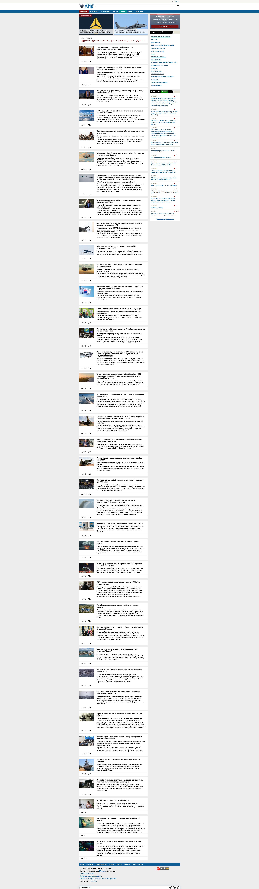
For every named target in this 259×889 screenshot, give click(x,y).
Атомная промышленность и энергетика (164, 62)
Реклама (139, 11)
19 (83, 40)
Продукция (105, 11)
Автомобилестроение (158, 48)
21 (101, 40)
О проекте (119, 864)
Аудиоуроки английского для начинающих (113, 800)
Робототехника (156, 59)
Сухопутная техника (157, 51)
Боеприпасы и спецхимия (159, 65)
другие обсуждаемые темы (165, 219)
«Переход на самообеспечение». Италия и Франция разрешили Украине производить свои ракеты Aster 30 (120, 417)
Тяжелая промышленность (159, 82)
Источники (89, 864)
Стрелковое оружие (157, 74)
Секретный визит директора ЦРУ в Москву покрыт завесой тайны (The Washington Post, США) (119, 69)
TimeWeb (94, 881)
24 (110, 40)
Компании (94, 11)
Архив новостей (86, 38)
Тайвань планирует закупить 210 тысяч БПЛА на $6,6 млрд (119, 309)
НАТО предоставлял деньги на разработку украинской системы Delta (95, 31)
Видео (130, 11)
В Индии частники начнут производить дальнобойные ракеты (120, 523)
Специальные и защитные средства (162, 76)
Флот (152, 54)
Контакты (127, 864)
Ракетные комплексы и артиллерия (162, 45)
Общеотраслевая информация (160, 37)
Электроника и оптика (158, 57)
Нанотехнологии (156, 71)
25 (119, 40)
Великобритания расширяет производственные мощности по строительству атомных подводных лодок (120, 781)
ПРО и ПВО (154, 68)
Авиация (154, 40)
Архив (82, 864)
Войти (177, 1)
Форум (115, 11)
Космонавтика (155, 42)
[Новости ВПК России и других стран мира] (86, 8)
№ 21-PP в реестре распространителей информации (98, 878)
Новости (83, 11)
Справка (111, 864)
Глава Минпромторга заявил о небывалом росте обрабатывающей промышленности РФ (115, 48)
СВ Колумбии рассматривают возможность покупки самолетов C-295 (130, 31)
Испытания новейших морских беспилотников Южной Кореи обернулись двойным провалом (120, 288)
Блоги (123, 11)
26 (128, 40)
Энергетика (154, 79)
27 (138, 40)
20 (92, 40)
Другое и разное (156, 85)
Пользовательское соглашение (90, 876)
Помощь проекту (137, 864)
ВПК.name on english (87, 873)
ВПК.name (102, 871)
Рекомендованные (101, 864)
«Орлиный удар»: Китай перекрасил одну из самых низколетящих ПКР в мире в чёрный (116, 501)
